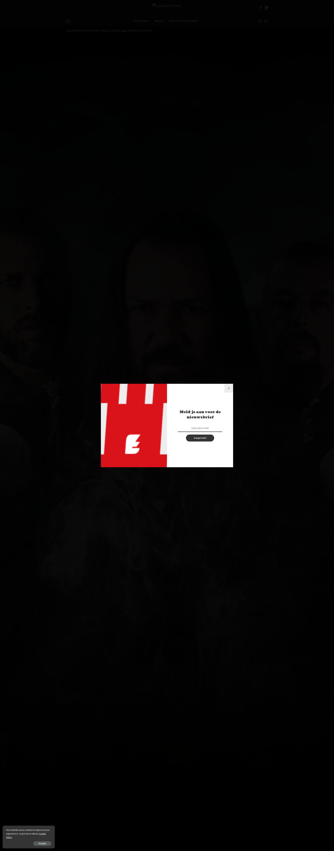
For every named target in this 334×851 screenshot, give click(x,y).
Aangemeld (200, 438)
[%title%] (228, 388)
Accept (42, 843)
